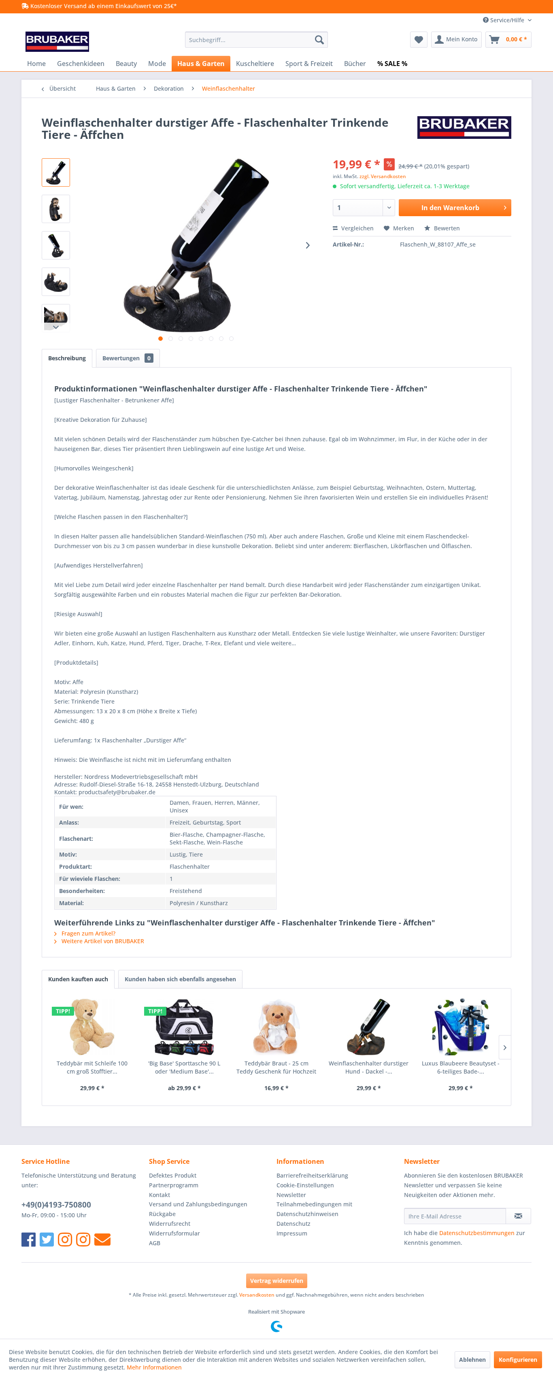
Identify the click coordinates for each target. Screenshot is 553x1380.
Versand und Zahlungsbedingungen (198, 1204)
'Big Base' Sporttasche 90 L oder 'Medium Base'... (184, 1067)
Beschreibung (67, 358)
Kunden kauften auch (78, 979)
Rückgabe (162, 1214)
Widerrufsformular (174, 1233)
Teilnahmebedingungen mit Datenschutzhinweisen (314, 1209)
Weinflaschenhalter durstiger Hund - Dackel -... (368, 1067)
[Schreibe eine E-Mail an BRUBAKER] (102, 1239)
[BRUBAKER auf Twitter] (47, 1239)
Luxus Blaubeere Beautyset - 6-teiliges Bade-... (461, 1067)
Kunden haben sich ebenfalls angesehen (180, 979)
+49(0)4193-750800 (56, 1204)
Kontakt (159, 1195)
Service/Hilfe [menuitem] (507, 20)
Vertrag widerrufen (276, 1280)
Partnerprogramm (173, 1185)
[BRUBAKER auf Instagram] (65, 1239)
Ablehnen (472, 1359)
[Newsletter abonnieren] (518, 1216)
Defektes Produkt (172, 1175)
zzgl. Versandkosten (382, 176)
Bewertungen (126, 358)
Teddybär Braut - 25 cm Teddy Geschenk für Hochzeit (276, 1067)
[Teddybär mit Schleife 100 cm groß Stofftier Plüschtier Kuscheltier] (92, 1027)
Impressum (291, 1233)
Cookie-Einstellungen (305, 1185)
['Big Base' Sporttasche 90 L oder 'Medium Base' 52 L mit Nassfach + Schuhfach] (185, 1027)
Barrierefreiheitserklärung (312, 1175)
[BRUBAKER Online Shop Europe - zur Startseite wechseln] (57, 42)
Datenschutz (293, 1223)
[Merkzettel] (419, 40)
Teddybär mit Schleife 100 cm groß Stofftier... (92, 1067)
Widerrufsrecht (169, 1223)
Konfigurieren (518, 1359)
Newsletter (291, 1195)
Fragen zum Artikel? (87, 933)
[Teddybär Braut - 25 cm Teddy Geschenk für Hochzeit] (276, 1027)
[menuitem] (256, 40)
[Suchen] (319, 40)
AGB (154, 1243)
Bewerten (446, 228)
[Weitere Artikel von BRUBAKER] (464, 130)
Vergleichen (357, 228)
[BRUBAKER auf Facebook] (28, 1239)
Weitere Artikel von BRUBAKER (102, 941)
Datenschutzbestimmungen (477, 1233)
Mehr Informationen (154, 1367)
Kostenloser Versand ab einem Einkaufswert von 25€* (103, 6)
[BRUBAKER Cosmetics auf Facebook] (83, 1239)
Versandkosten (256, 1294)
